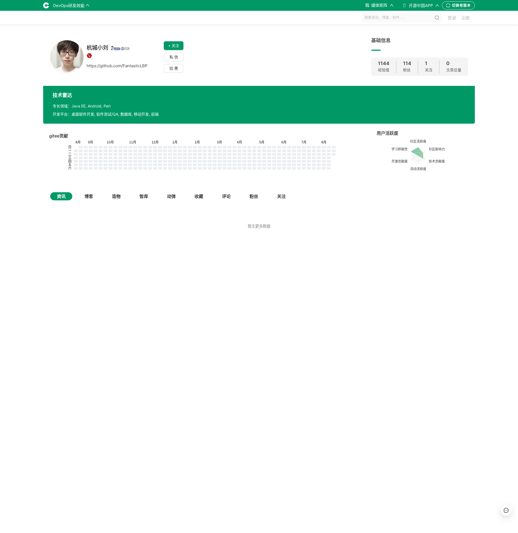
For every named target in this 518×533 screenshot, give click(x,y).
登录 (452, 18)
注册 (465, 18)
